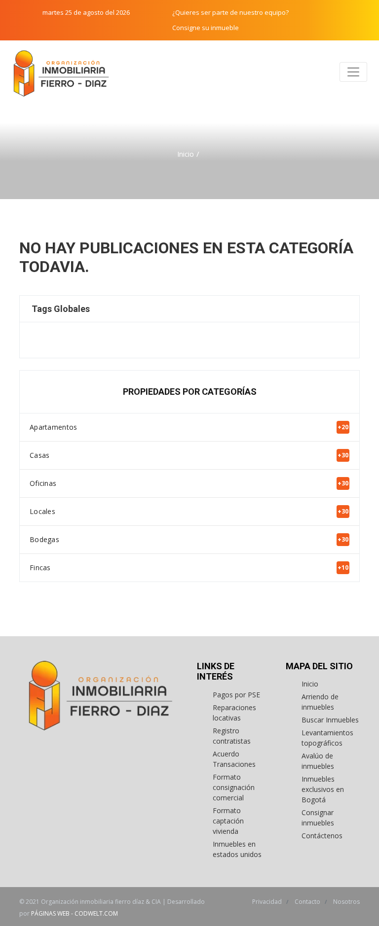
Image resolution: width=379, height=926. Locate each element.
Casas (189, 455)
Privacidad (267, 901)
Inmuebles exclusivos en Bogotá (323, 789)
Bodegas (189, 539)
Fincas (189, 567)
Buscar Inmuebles (330, 719)
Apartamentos (189, 427)
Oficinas (189, 483)
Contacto (308, 901)
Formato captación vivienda (228, 821)
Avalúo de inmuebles (318, 761)
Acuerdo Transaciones (234, 759)
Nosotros (346, 901)
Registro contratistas (232, 736)
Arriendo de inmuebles (320, 702)
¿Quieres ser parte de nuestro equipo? (230, 12)
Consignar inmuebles (318, 817)
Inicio (185, 154)
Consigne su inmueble (205, 27)
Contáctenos (322, 835)
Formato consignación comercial (234, 787)
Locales (189, 511)
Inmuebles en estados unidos (237, 849)
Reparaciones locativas (234, 712)
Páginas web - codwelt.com (74, 913)
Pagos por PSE (236, 694)
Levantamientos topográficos (327, 738)
